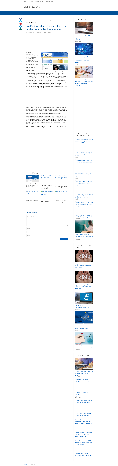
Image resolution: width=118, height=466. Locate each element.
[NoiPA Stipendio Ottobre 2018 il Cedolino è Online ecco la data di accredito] (61, 179)
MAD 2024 (76, 13)
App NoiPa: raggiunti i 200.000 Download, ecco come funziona (32, 185)
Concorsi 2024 (28, 13)
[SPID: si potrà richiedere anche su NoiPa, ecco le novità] (61, 195)
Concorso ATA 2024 (65, 13)
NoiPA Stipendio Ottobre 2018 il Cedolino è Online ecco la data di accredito (61, 186)
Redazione (31, 1)
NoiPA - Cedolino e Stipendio (36, 21)
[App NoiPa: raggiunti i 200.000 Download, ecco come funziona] (32, 178)
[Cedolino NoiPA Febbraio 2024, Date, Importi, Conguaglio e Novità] (47, 179)
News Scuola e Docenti (52, 13)
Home (27, 21)
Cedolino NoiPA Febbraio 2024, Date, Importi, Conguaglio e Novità (46, 187)
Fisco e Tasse (39, 13)
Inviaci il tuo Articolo (49, 1)
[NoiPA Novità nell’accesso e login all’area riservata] (32, 195)
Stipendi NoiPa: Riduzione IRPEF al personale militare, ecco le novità (47, 201)
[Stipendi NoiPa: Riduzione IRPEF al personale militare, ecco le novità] (47, 195)
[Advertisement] (47, 42)
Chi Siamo (25, 1)
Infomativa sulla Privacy (39, 1)
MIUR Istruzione (32, 7)
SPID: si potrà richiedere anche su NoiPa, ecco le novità (60, 202)
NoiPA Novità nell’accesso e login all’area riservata (32, 201)
